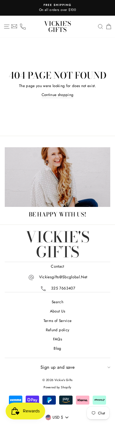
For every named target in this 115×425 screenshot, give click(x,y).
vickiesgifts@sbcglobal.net (63, 277)
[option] (57, 8)
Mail (14, 26)
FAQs (57, 339)
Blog (57, 348)
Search (57, 302)
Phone (23, 26)
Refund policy (57, 330)
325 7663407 (63, 288)
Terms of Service (57, 320)
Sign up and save (57, 367)
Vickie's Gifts (57, 26)
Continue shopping (58, 94)
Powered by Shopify (57, 387)
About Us (57, 311)
